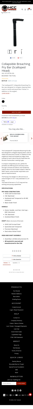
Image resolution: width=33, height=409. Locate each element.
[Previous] (1, 138)
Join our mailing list (14, 380)
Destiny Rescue (16, 361)
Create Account (16, 307)
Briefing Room (16, 299)
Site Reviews (16, 348)
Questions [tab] (15, 262)
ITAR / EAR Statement (16, 337)
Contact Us (16, 318)
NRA (16, 370)
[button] (30, 395)
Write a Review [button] (17, 255)
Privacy (17, 353)
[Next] (31, 138)
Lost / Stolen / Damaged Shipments (16, 326)
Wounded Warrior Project (16, 364)
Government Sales (16, 332)
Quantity (4, 106)
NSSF (16, 372)
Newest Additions (17, 294)
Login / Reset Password (16, 310)
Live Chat (16, 329)
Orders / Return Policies (16, 323)
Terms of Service (16, 351)
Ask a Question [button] (17, 259)
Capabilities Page (16, 334)
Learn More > (6, 93)
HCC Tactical (17, 400)
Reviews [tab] (6, 262)
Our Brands (16, 291)
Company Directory (16, 320)
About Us (16, 345)
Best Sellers (16, 296)
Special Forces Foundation (16, 367)
